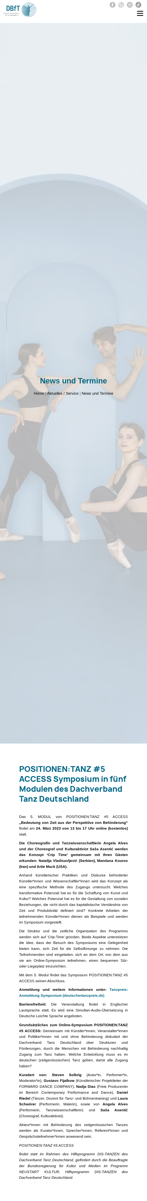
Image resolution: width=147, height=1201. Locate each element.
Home (39, 393)
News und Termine (97, 393)
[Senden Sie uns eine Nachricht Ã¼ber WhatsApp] (120, 6)
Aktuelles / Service (62, 393)
